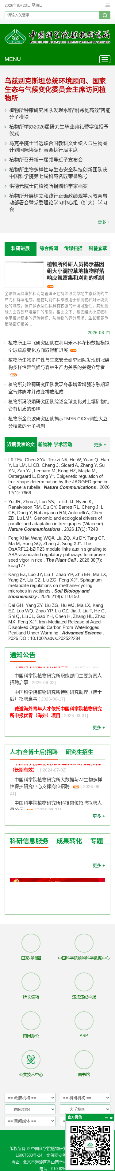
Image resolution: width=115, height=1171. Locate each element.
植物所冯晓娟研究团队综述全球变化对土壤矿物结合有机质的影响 (58, 405)
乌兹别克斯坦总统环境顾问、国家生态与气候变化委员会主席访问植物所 (55, 89)
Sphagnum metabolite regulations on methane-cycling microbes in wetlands (55, 585)
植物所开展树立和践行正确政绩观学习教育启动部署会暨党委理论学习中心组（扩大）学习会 (58, 202)
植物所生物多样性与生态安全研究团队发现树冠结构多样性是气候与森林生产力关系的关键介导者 (58, 363)
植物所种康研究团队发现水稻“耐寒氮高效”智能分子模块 (59, 114)
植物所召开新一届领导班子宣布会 (46, 159)
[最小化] (106, 1117)
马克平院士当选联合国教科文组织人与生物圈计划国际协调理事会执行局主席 (58, 147)
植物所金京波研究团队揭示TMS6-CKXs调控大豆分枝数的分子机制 (58, 422)
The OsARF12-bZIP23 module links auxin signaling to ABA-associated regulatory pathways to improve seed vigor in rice (57, 552)
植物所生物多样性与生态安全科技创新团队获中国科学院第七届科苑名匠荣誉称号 (58, 173)
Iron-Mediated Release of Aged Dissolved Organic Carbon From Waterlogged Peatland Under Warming (54, 627)
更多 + (104, 221)
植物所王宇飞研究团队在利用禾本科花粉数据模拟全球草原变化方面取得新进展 (58, 346)
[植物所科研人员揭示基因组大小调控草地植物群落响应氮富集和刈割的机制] (24, 274)
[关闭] (111, 1117)
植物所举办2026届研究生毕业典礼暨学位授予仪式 (59, 130)
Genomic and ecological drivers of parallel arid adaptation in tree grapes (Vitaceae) (56, 520)
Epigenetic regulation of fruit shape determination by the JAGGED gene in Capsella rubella (57, 482)
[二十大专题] (57, 901)
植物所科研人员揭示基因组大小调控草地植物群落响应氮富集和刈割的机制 (75, 271)
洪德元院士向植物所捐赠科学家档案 (48, 186)
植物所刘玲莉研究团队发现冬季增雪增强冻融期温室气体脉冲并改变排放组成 (58, 388)
